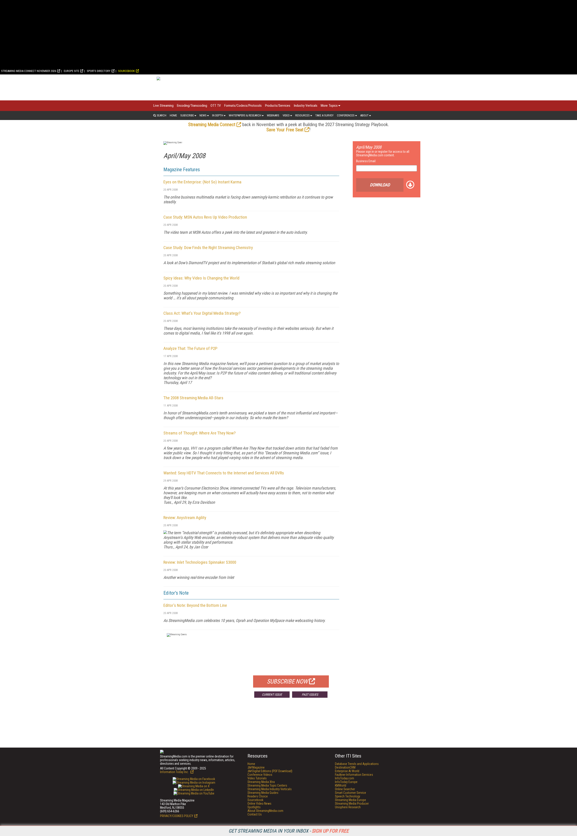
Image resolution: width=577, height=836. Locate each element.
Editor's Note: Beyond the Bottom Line (195, 605)
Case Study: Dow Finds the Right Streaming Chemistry (208, 247)
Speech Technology (347, 796)
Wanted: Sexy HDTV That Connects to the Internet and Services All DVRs (223, 473)
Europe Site (71, 71)
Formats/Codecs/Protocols (243, 106)
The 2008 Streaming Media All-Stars (193, 397)
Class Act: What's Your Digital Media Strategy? (201, 313)
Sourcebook (126, 71)
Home (173, 115)
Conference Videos (259, 774)
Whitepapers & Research (245, 115)
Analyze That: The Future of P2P (190, 348)
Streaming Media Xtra (261, 782)
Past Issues (310, 694)
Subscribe (187, 115)
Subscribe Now (287, 681)
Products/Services (277, 106)
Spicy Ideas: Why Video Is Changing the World (201, 278)
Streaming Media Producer (352, 803)
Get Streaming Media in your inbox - (289, 831)
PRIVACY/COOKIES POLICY (176, 816)
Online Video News (259, 803)
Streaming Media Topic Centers (267, 785)
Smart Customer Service (350, 792)
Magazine (256, 767)
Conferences (346, 115)
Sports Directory (98, 71)
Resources (302, 115)
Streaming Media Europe (350, 800)
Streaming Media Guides (262, 792)
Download (380, 184)
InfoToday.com (344, 778)
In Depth (217, 115)
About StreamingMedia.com (265, 811)
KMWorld (340, 785)
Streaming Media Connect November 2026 (28, 71)
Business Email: (366, 161)
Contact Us (254, 814)
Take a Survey (324, 115)
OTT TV (216, 106)
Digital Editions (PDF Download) (269, 771)
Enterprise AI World (347, 771)
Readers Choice (257, 796)
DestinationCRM (345, 767)
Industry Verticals (305, 106)
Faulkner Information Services (354, 774)
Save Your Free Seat (284, 129)
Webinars (273, 115)
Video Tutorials (257, 778)
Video (286, 115)
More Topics (329, 106)
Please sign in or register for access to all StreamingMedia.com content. (382, 153)
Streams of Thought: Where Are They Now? (199, 433)
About (364, 115)
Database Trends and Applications (357, 764)
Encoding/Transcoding (192, 106)
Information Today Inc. (174, 772)
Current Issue (272, 694)
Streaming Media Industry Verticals (269, 789)
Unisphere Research (348, 807)
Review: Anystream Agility (184, 517)
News (202, 115)
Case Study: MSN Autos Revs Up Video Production (205, 217)
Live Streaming (163, 106)
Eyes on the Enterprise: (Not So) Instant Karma (202, 182)
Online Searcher (345, 789)
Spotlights (254, 807)
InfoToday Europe (346, 782)
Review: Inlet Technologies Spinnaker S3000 (199, 562)
